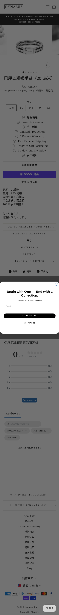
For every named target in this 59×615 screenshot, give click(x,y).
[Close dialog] (56, 284)
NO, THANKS (29, 323)
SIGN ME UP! (29, 316)
